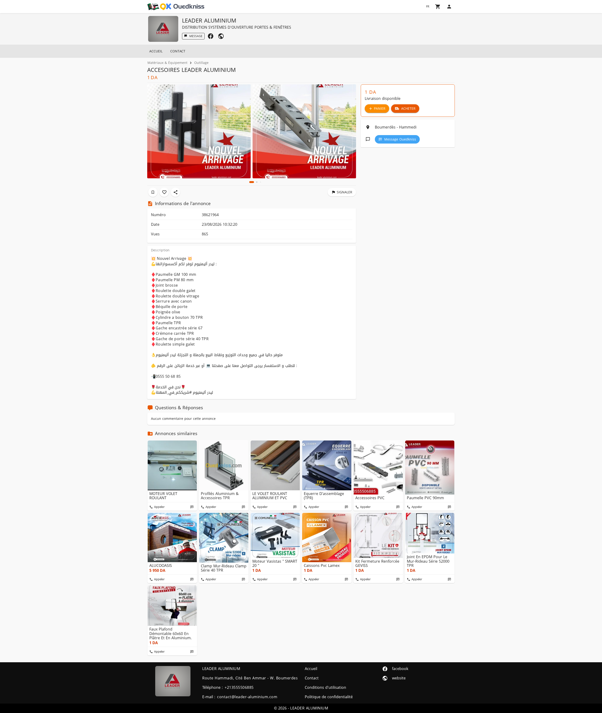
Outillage (201, 63)
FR (427, 6)
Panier (379, 108)
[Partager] (175, 192)
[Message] (192, 507)
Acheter (408, 108)
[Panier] (438, 6)
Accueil (155, 51)
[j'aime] (164, 192)
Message (195, 36)
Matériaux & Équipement (167, 63)
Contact (177, 51)
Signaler (344, 192)
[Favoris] (153, 192)
